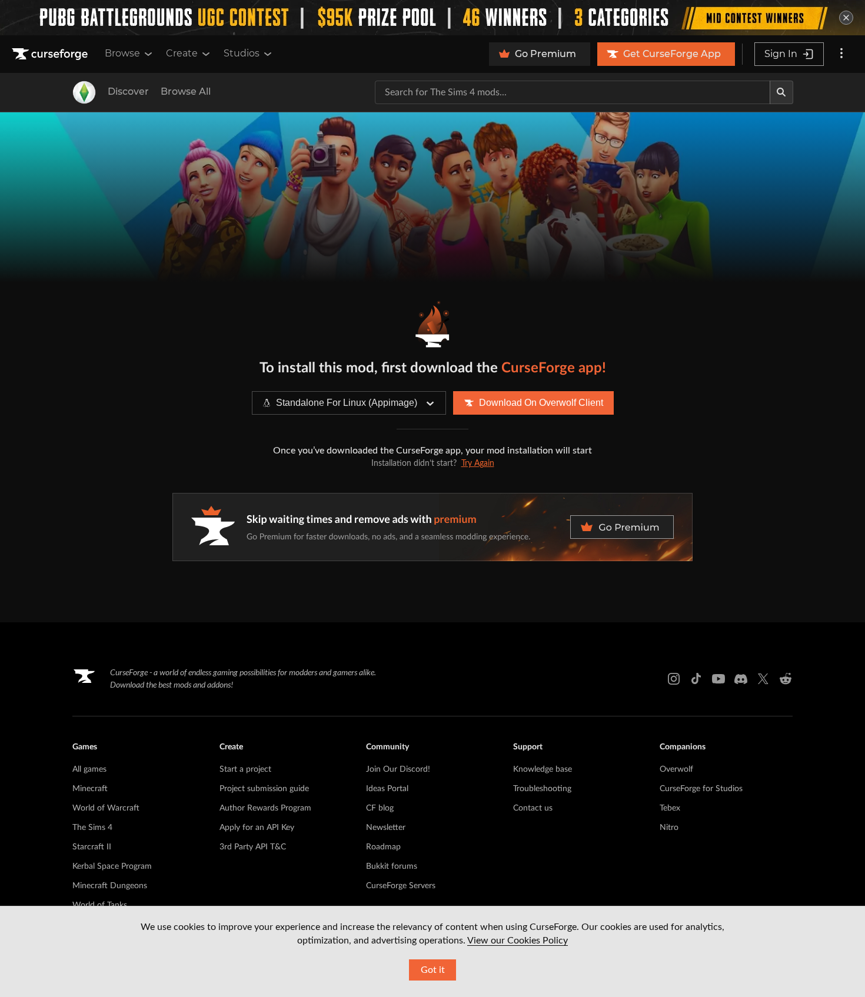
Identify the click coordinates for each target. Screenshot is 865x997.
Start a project (245, 769)
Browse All (186, 91)
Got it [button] (433, 970)
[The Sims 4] (84, 92)
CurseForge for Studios (701, 789)
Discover (128, 91)
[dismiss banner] (846, 18)
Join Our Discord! (398, 769)
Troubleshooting (542, 789)
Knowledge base (542, 769)
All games (89, 769)
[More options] (841, 54)
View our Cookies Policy (517, 940)
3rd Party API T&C (252, 847)
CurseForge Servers (400, 886)
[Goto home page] (51, 54)
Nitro (669, 827)
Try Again (477, 463)
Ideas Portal (387, 789)
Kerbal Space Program (112, 866)
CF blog (380, 808)
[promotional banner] (432, 17)
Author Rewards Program (265, 808)
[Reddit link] (785, 679)
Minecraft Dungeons (109, 886)
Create (182, 53)
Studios (242, 53)
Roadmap (383, 847)
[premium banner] (432, 527)
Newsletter (385, 827)
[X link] (763, 679)
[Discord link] (741, 679)
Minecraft (90, 789)
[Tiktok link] (696, 679)
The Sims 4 (92, 827)
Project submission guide (264, 789)
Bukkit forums (391, 866)
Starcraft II (91, 847)
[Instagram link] (674, 679)
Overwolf (676, 769)
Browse (122, 53)
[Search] (781, 92)
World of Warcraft (105, 808)
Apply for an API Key (256, 827)
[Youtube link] (718, 679)
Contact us (533, 808)
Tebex (670, 808)
